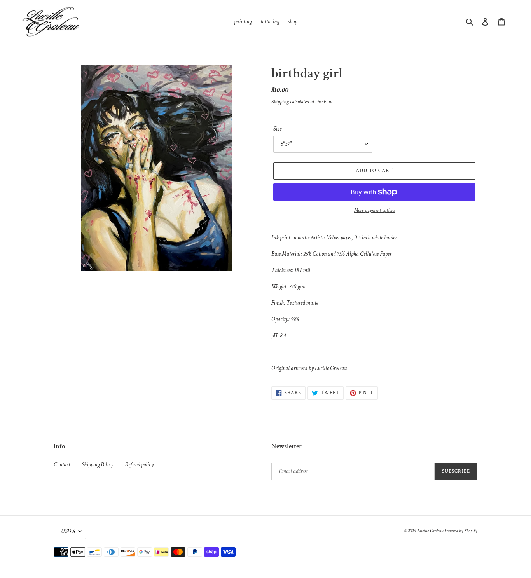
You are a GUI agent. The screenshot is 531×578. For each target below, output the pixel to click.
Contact (62, 464)
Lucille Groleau (430, 531)
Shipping (280, 101)
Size (277, 129)
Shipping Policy (97, 464)
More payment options (374, 210)
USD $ (68, 531)
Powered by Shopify (461, 531)
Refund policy (139, 464)
